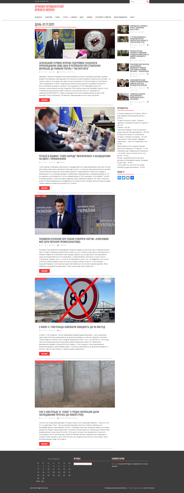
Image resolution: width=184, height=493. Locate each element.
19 (59, 472)
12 (59, 469)
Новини (89, 17)
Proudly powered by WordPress (115, 488)
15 (38, 472)
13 (64, 469)
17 (48, 472)
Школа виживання (120, 17)
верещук (132, 76)
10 (48, 469)
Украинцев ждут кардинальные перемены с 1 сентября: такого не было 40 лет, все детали (133, 153)
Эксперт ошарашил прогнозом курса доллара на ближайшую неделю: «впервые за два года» (132, 160)
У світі (65, 17)
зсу (131, 47)
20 (64, 472)
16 (43, 472)
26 (59, 475)
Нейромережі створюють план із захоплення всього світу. (139, 28)
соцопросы (70, 72)
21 (69, 472)
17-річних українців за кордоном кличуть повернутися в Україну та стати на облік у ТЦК (139, 39)
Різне (132, 17)
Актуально (38, 17)
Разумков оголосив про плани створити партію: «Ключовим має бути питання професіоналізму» (74, 240)
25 (54, 475)
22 (38, 475)
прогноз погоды (71, 418)
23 (43, 475)
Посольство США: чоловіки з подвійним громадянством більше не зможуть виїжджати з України (139, 54)
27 (64, 475)
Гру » (43, 481)
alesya (53, 72)
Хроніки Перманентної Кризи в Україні (49, 8)
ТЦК (134, 47)
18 (54, 472)
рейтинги (62, 72)
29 (38, 478)
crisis (142, 32)
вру (131, 104)
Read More (44, 100)
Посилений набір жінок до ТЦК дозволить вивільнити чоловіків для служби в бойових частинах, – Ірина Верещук (139, 67)
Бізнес (57, 17)
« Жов (38, 481)
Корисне (51, 362)
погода (62, 418)
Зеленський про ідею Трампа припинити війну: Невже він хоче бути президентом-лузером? (139, 82)
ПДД (60, 330)
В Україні (74, 17)
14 (69, 469)
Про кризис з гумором (103, 17)
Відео (82, 17)
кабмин (62, 162)
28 (69, 475)
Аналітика (48, 17)
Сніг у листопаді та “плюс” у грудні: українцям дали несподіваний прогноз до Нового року (69, 413)
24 (48, 475)
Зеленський (134, 90)
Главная (120, 127)
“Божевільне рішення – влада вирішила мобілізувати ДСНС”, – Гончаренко (138, 96)
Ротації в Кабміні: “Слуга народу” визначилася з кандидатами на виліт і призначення (74, 157)
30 (43, 478)
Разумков (62, 245)
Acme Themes (149, 488)
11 (54, 469)
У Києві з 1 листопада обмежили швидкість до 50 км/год (72, 327)
